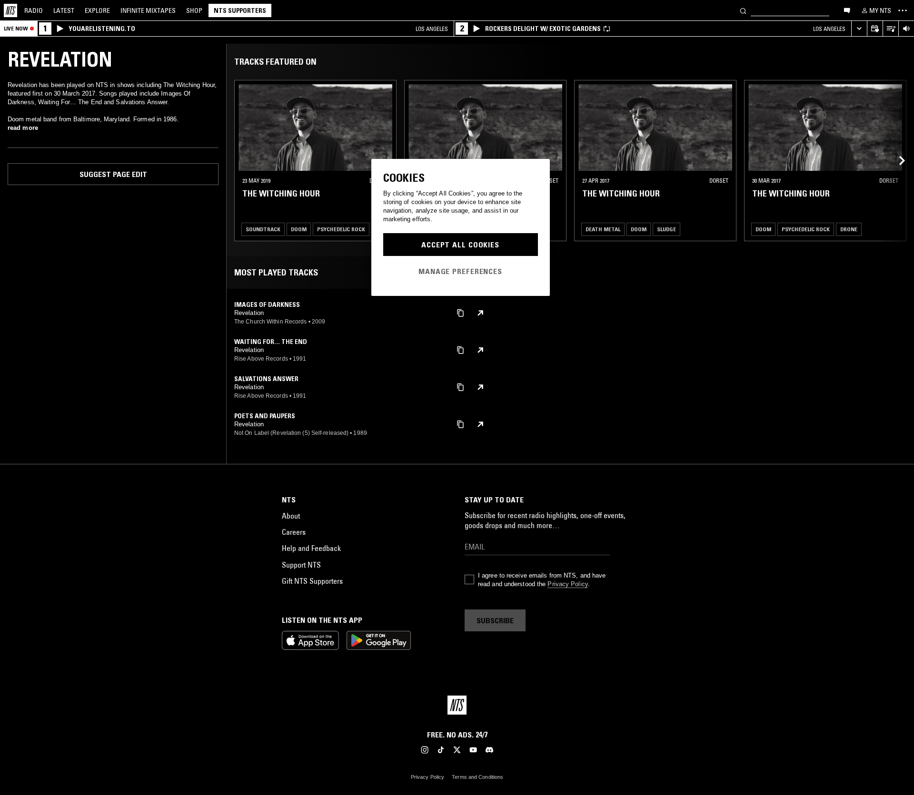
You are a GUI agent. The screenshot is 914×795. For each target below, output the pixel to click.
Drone (848, 229)
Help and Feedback (311, 548)
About (291, 515)
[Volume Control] (906, 29)
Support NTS (301, 564)
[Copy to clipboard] (460, 312)
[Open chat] (847, 10)
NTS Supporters (240, 10)
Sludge (666, 229)
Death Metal (603, 229)
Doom (299, 229)
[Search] (743, 10)
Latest (63, 10)
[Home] (10, 10)
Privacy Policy (567, 584)
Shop (194, 10)
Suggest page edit (113, 174)
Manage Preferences (460, 271)
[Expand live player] (859, 29)
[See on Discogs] (480, 313)
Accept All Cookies (460, 244)
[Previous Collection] (896, 160)
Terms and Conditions (477, 777)
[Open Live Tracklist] (890, 29)
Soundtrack (263, 229)
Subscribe (495, 620)
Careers (294, 532)
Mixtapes (148, 10)
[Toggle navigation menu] (902, 10)
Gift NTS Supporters (312, 581)
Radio (33, 10)
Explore (97, 10)
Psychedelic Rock (341, 229)
